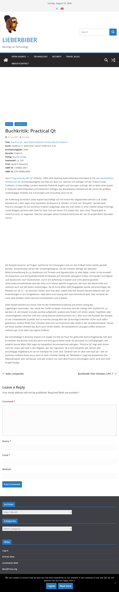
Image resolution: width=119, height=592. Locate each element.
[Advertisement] (59, 89)
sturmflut (25, 137)
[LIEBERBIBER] (5, 60)
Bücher (9, 124)
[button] (27, 57)
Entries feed (8, 556)
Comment (8, 401)
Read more (65, 585)
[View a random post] (113, 60)
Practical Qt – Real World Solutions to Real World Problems (39, 142)
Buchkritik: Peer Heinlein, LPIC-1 (95, 373)
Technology (40, 56)
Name (6, 441)
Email (6, 455)
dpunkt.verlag (19, 156)
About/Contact (20, 63)
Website (6, 469)
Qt (16, 185)
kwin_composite (15, 373)
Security (56, 56)
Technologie (21, 124)
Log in (5, 550)
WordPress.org (9, 569)
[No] (115, 583)
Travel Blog (73, 56)
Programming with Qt (22, 178)
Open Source (19, 56)
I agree (51, 585)
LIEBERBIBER (19, 40)
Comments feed (10, 563)
